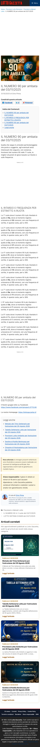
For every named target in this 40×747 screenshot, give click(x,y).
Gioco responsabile (28, 714)
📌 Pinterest (28, 103)
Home (3, 9)
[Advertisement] (20, 34)
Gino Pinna (20, 495)
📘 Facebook (7, 103)
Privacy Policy (22, 711)
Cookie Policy (32, 711)
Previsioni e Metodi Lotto (13, 510)
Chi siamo (7, 711)
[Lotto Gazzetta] (12, 3)
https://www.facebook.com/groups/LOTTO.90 (19, 407)
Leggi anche (9, 128)
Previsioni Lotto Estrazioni (14, 9)
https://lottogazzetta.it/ (27, 412)
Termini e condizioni (7, 714)
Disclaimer (18, 714)
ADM (37, 714)
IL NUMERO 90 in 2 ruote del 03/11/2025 (19, 513)
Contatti (14, 711)
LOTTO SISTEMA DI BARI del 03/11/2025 (19, 516)
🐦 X (17, 103)
